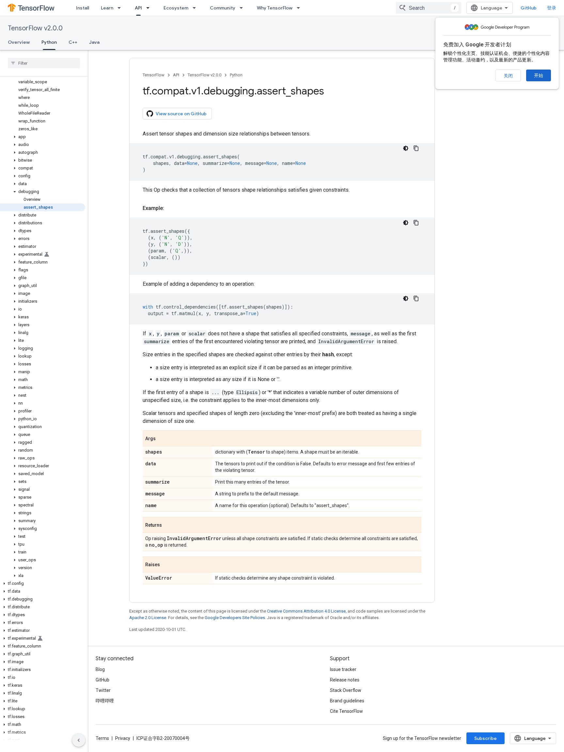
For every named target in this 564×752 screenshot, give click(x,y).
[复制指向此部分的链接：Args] (162, 439)
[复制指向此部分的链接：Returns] (168, 525)
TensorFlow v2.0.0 (35, 28)
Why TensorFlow (274, 8)
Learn (107, 8)
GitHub (529, 8)
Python (49, 42)
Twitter (103, 690)
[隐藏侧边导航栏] (78, 740)
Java (94, 42)
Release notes (344, 679)
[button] (42, 137)
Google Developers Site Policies (235, 617)
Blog (100, 669)
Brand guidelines (347, 700)
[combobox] (428, 8)
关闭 (508, 76)
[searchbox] (44, 63)
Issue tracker (343, 669)
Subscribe (485, 738)
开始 (538, 75)
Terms (102, 738)
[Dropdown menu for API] (150, 8)
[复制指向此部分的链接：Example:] (170, 208)
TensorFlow (153, 74)
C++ (73, 42)
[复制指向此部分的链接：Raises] (166, 565)
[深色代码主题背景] (405, 148)
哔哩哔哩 (105, 700)
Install (82, 8)
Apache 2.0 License (147, 617)
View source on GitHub (181, 114)
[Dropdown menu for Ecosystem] (196, 8)
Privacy (122, 738)
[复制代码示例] (416, 148)
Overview (19, 42)
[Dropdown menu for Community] (243, 8)
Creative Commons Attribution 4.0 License (306, 611)
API (138, 8)
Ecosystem (176, 8)
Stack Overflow (345, 690)
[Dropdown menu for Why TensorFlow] (300, 8)
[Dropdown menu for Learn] (121, 8)
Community (222, 8)
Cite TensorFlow (346, 711)
